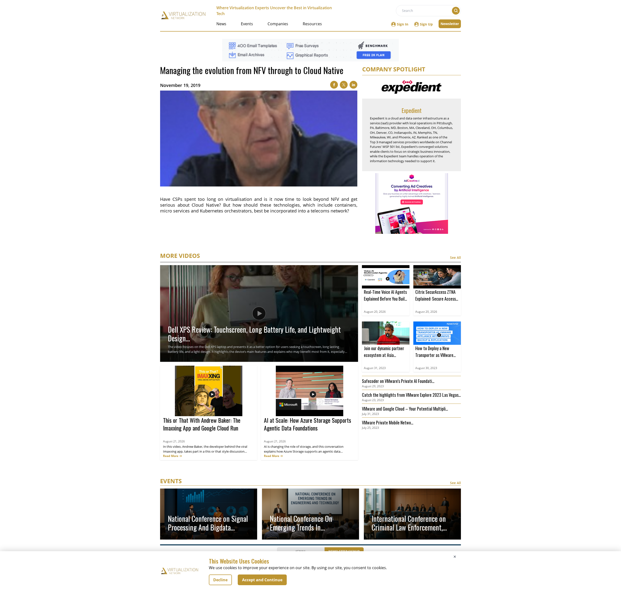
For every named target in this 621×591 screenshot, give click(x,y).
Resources (312, 23)
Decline (220, 580)
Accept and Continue (262, 580)
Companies (278, 23)
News (221, 23)
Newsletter (450, 23)
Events (247, 23)
